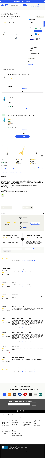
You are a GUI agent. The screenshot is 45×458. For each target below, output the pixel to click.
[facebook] (23, 411)
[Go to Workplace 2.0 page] (40, 395)
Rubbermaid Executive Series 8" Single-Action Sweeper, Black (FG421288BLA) (36, 158)
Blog (34, 418)
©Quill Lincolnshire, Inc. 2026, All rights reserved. (16, 447)
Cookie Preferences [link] (31, 451)
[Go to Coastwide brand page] (9, 395)
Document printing (15, 428)
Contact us (4, 433)
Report (33, 260)
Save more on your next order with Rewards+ (22, 1)
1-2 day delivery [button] (4, 165)
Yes (24, 260)
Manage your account (6, 420)
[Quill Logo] (4, 5)
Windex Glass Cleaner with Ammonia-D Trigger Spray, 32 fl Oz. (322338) (21, 115)
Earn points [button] (40, 16)
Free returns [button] (31, 61)
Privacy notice (16, 451)
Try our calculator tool (37, 42)
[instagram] (17, 411)
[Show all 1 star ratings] (25, 227)
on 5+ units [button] (6, 162)
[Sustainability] (3, 195)
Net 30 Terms (15, 424)
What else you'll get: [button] (34, 53)
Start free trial (38, 39)
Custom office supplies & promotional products (17, 426)
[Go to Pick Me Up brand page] (14, 395)
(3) (20, 226)
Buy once (32, 19)
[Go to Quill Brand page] (4, 395)
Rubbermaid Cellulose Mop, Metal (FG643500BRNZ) (19, 74)
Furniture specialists (16, 433)
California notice (22, 451)
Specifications (13, 172)
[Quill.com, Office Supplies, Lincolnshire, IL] (5, 447)
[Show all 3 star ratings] (25, 222)
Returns (3, 418)
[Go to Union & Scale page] (35, 395)
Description (4, 172)
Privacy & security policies (6, 431)
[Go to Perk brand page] (19, 395)
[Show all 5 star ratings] (25, 217)
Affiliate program (15, 438)
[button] (44, 1)
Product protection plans (17, 435)
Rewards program (15, 418)
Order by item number (27, 422)
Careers (35, 423)
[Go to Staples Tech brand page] (30, 395)
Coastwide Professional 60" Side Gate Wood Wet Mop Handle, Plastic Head (7, 158)
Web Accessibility (37, 425)
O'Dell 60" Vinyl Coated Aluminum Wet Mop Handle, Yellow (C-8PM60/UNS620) (22, 158)
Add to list (31, 64)
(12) (20, 228)
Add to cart (37, 31)
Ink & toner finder (26, 418)
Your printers (25, 420)
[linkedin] (20, 411)
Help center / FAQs (5, 425)
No (28, 260)
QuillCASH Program (15, 420)
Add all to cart (22, 136)
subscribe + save (15, 422)
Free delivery (32, 58)
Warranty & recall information (5, 429)
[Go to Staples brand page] (25, 395)
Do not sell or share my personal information (20, 452)
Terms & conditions (9, 451)
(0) (20, 218)
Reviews (21, 172)
